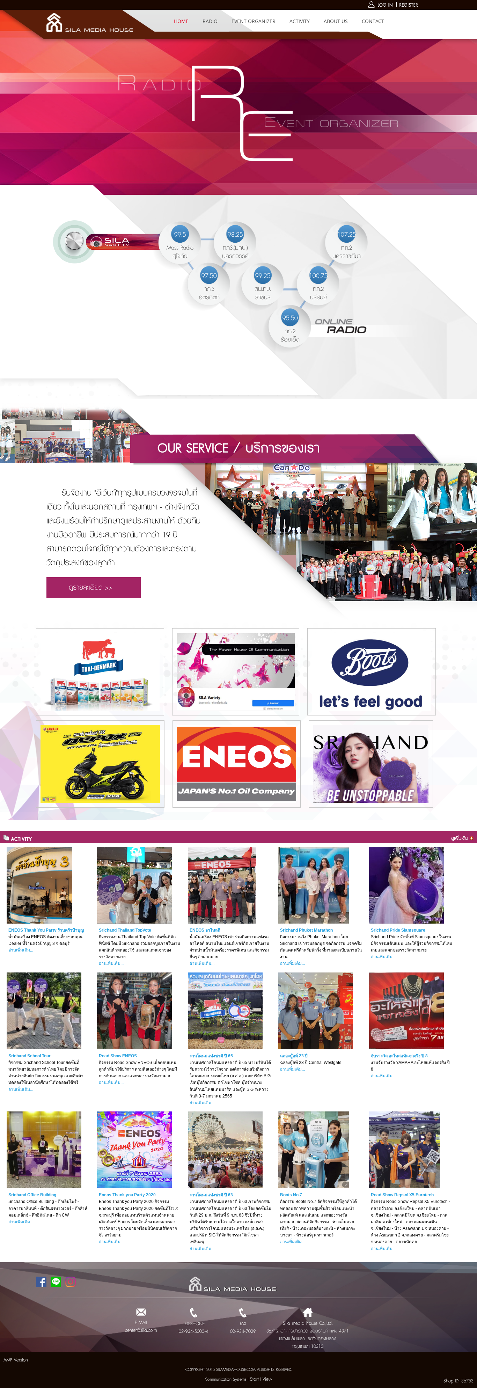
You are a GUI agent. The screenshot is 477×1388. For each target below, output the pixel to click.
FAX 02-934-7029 (243, 1327)
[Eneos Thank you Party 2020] (134, 1149)
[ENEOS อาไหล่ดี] (225, 885)
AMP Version (15, 1360)
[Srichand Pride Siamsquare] (406, 885)
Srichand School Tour (29, 1055)
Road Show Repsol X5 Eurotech (402, 1194)
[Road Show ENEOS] (134, 1010)
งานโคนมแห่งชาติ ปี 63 (211, 1194)
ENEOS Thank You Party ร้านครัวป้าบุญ (46, 930)
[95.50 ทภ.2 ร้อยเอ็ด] (286, 353)
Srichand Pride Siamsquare (398, 930)
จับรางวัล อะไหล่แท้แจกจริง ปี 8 (399, 1055)
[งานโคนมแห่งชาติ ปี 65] (225, 1010)
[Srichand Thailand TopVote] (134, 885)
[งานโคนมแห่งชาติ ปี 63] (225, 1149)
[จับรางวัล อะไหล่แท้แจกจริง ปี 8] (406, 1010)
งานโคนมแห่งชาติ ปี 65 (211, 1055)
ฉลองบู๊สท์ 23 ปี (294, 1055)
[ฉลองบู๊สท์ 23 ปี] (315, 1010)
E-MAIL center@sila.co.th (141, 1326)
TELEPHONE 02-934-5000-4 (193, 1327)
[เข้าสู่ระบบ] (380, 6)
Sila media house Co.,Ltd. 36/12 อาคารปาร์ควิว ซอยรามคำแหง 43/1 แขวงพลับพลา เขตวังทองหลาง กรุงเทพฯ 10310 (307, 1335)
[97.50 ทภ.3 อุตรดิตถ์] (205, 310)
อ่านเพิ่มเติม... (20, 950)
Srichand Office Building (32, 1194)
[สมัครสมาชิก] (409, 6)
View (267, 1379)
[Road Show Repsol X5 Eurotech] (406, 1149)
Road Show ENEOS (118, 1055)
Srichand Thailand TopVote (125, 930)
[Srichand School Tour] (44, 1010)
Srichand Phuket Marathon (306, 930)
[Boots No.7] (315, 1149)
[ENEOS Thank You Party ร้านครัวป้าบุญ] (44, 885)
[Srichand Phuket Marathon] (315, 885)
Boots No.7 (291, 1194)
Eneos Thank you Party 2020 (127, 1194)
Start (254, 1379)
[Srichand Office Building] (44, 1149)
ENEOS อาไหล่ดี (205, 930)
